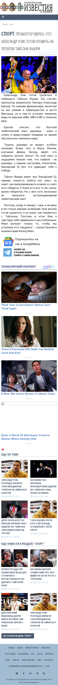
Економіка (23, 654)
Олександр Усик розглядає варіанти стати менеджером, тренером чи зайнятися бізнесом (14, 486)
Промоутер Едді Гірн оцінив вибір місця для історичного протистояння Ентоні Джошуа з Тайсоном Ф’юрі (13, 577)
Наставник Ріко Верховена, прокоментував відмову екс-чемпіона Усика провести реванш (43, 486)
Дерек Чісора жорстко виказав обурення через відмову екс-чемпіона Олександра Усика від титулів (13, 527)
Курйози (49, 654)
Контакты (48, 660)
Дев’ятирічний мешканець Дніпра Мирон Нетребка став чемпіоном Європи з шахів (12, 619)
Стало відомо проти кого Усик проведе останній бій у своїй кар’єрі (41, 525)
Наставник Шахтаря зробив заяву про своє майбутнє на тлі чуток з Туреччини (43, 574)
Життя (16, 660)
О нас (47, 666)
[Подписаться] (22, 242)
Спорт (8, 33)
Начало (11, 647)
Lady (39, 660)
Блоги (20, 647)
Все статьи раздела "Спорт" (17, 635)
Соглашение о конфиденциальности (25, 666)
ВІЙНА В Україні (32, 647)
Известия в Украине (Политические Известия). (30, 679)
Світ (33, 654)
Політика (45, 647)
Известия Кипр (28, 660)
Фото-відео (10, 654)
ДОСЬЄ (40, 654)
